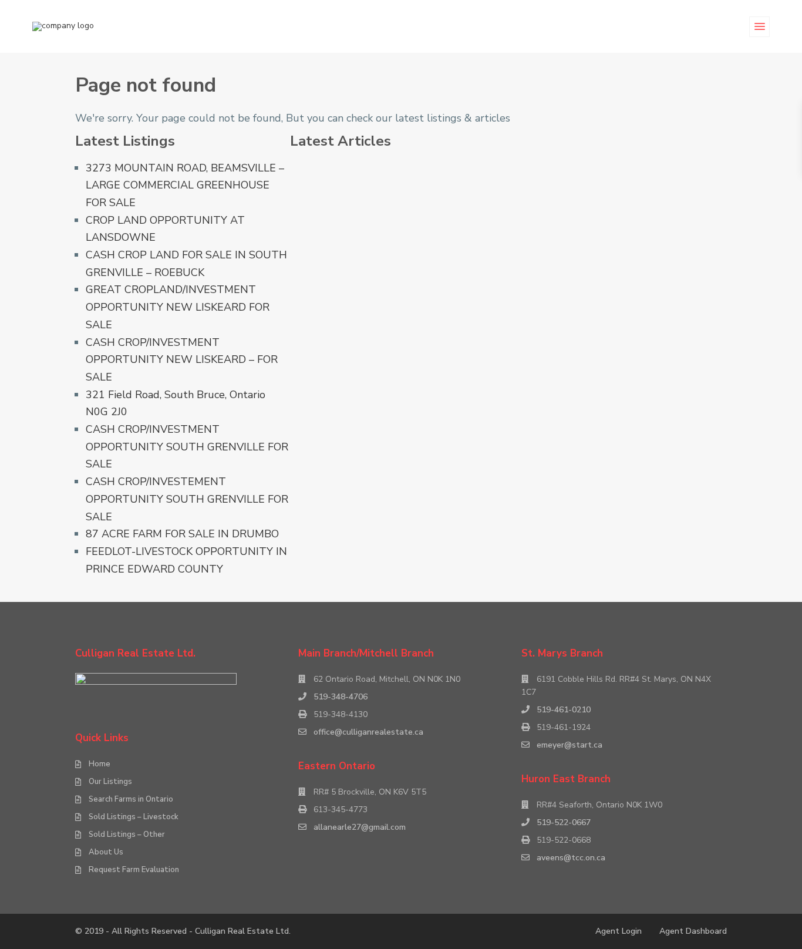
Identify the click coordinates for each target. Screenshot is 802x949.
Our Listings (110, 781)
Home (99, 764)
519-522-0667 (564, 822)
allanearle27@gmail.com (360, 827)
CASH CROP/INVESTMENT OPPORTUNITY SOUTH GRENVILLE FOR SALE (187, 446)
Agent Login (618, 931)
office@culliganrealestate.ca (368, 732)
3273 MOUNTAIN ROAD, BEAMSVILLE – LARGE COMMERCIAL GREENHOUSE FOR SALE (185, 185)
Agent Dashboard (693, 931)
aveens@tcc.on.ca (571, 857)
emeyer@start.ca (569, 745)
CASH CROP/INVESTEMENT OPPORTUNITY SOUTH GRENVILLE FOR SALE (187, 498)
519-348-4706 (341, 696)
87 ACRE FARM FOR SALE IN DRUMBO (182, 534)
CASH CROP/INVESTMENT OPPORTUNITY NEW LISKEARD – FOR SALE (182, 359)
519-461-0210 (564, 709)
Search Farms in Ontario (131, 799)
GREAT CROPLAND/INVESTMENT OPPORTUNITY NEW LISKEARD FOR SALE (177, 306)
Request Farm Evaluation (134, 869)
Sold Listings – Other (127, 834)
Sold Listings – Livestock (133, 817)
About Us (106, 852)
